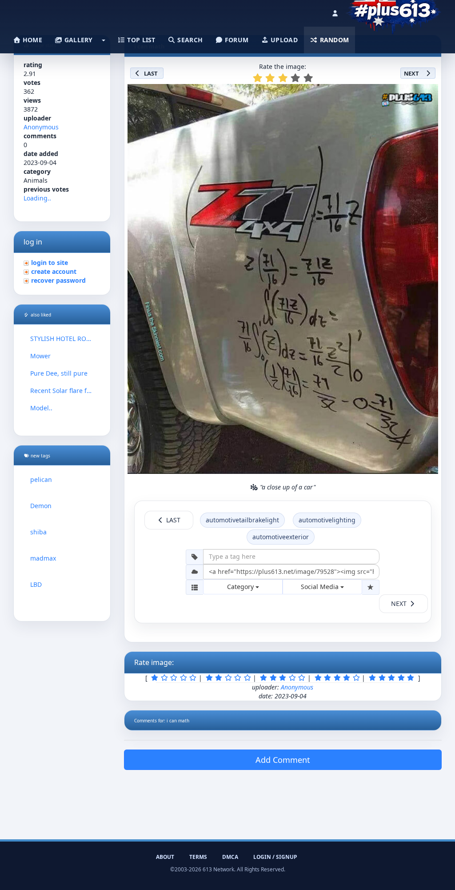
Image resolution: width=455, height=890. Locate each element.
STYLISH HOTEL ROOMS (62, 338)
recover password (58, 280)
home (31, 40)
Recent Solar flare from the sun (62, 390)
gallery (77, 40)
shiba (38, 532)
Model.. (41, 408)
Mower (40, 356)
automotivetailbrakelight (242, 520)
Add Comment (282, 759)
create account (53, 271)
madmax (43, 558)
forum (236, 40)
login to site (49, 262)
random (333, 40)
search (189, 40)
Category (241, 586)
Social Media (320, 586)
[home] (393, 11)
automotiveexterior (280, 537)
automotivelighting (327, 520)
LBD (36, 584)
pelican (41, 479)
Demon (41, 505)
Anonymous (41, 127)
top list (140, 40)
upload (283, 40)
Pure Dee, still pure (59, 373)
